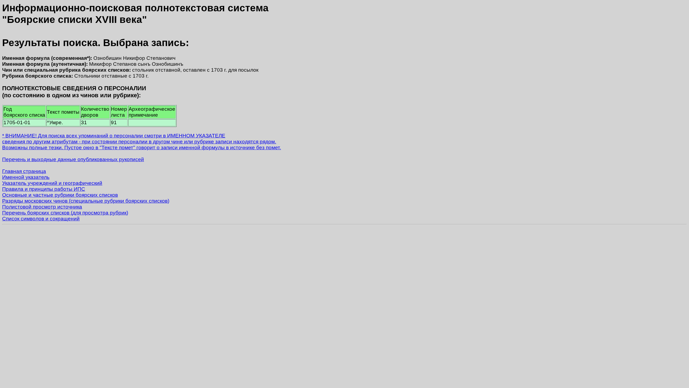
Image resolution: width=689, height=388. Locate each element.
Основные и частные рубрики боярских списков (60, 195)
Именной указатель (26, 177)
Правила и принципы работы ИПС (43, 189)
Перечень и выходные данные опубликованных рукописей (73, 159)
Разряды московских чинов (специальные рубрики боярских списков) (85, 201)
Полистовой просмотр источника (42, 207)
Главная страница (24, 171)
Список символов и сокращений (41, 218)
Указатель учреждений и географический (52, 183)
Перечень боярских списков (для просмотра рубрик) (65, 213)
